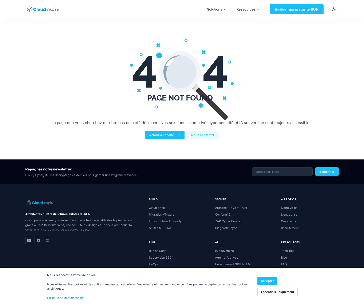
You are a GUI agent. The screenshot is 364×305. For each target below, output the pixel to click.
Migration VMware (161, 214)
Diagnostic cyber (226, 228)
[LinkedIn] (29, 240)
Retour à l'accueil (162, 135)
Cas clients (288, 221)
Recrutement (290, 228)
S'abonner (327, 171)
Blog (284, 257)
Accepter (267, 281)
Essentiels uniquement (277, 292)
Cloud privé (157, 207)
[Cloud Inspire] (43, 9)
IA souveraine (224, 250)
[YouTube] (38, 240)
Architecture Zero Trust (231, 207)
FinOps (154, 264)
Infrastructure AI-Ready (165, 221)
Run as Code (157, 250)
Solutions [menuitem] (214, 9)
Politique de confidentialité (65, 298)
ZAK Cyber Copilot (228, 221)
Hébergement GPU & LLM (233, 264)
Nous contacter (203, 135)
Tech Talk (287, 250)
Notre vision (289, 207)
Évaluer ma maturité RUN (296, 9)
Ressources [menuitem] (246, 9)
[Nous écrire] (47, 240)
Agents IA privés (226, 257)
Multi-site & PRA (160, 228)
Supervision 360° (161, 257)
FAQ (284, 264)
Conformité (222, 214)
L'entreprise (289, 214)
